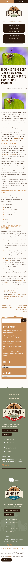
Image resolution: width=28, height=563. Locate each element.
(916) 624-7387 (15, 28)
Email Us (9, 451)
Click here (10, 556)
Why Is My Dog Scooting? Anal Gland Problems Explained (12, 331)
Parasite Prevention (13, 291)
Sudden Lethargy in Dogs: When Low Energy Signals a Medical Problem (12, 336)
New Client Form (14, 394)
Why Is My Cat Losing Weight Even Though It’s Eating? (12, 342)
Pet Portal (6, 434)
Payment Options (14, 398)
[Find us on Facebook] (3, 465)
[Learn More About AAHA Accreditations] (14, 480)
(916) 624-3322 (15, 38)
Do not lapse (8, 260)
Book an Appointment (10, 430)
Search (23, 320)
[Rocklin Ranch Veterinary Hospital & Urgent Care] (14, 12)
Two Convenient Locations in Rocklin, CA (14, 21)
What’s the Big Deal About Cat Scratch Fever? (13, 347)
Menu (7, 2)
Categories (4, 365)
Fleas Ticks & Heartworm (16, 294)
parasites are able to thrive (8, 154)
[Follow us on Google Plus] (9, 465)
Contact (21, 2)
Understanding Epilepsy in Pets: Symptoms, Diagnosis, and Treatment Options (13, 353)
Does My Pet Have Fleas (13, 289)
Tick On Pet (12, 292)
